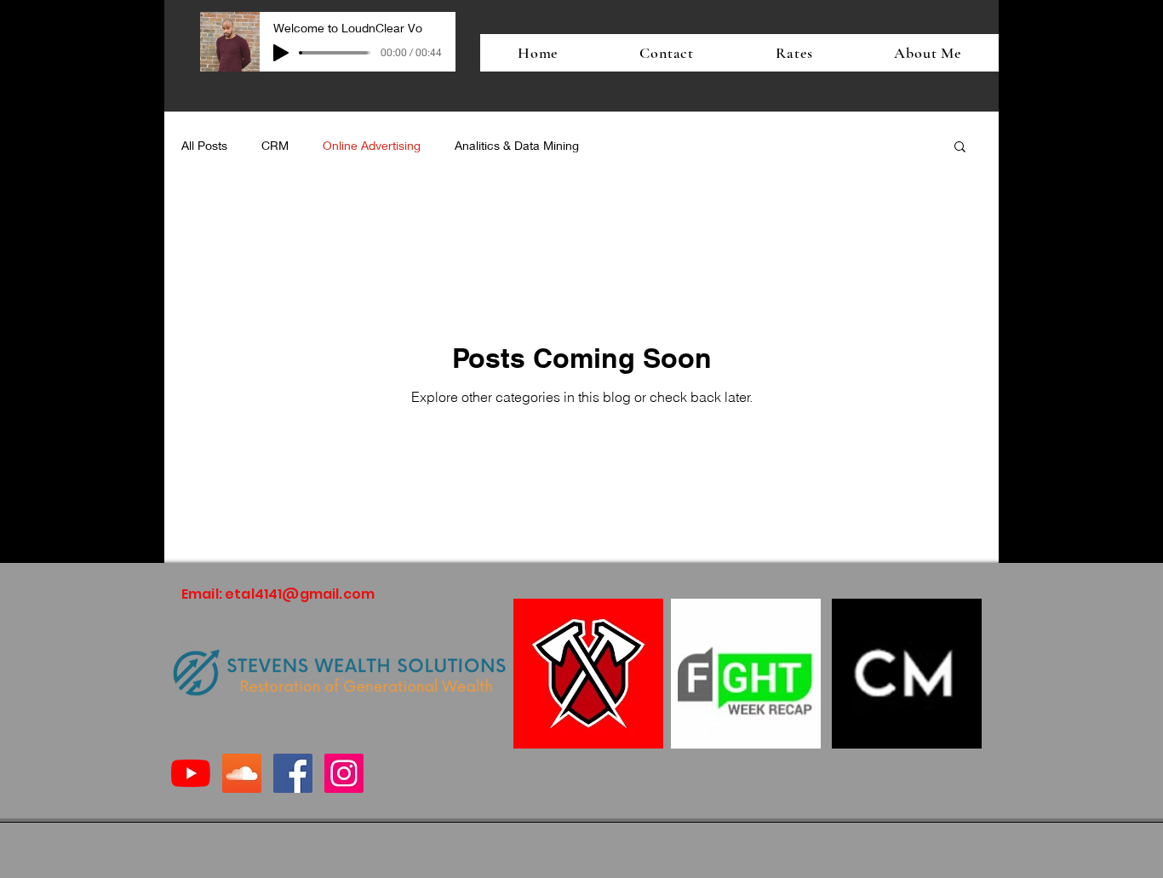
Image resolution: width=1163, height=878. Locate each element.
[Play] (281, 52)
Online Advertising (372, 145)
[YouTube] (190, 773)
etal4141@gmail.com (300, 594)
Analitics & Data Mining (517, 145)
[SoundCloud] (241, 773)
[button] (960, 148)
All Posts (204, 145)
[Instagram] (344, 773)
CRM (275, 145)
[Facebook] (292, 773)
